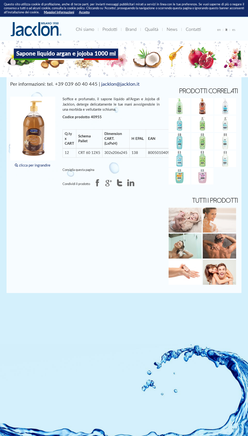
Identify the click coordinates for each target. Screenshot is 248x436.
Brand (131, 29)
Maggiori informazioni (59, 12)
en (219, 29)
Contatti (193, 29)
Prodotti (109, 29)
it (226, 29)
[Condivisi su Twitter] (120, 183)
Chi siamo (85, 29)
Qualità (151, 29)
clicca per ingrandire (34, 165)
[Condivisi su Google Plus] (108, 183)
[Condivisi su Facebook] (97, 183)
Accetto (84, 12)
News (172, 29)
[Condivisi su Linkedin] (131, 183)
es (233, 29)
